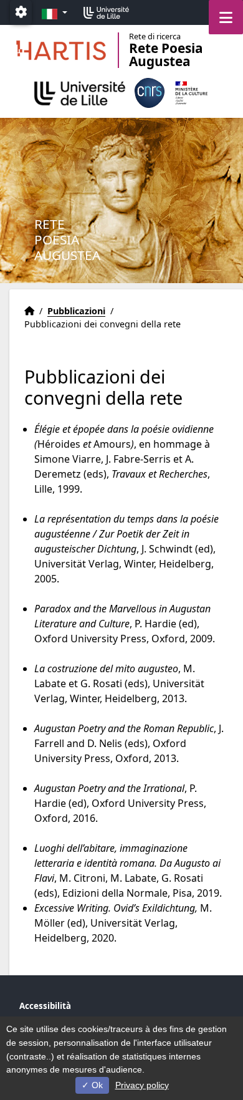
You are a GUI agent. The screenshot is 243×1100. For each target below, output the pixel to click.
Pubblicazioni (76, 311)
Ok (96, 1085)
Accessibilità (45, 1005)
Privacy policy (142, 1085)
